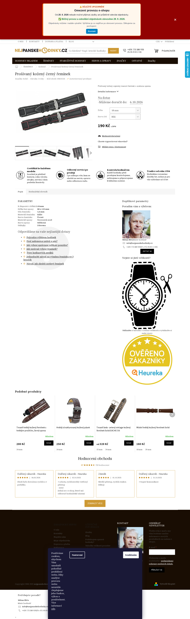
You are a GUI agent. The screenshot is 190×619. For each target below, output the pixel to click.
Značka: (21, 78)
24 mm (19, 449)
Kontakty (34, 41)
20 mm (148, 449)
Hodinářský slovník (38, 191)
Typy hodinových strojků (40, 252)
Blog (71, 41)
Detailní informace (107, 91)
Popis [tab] (20, 191)
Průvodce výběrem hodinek (41, 237)
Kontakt (92, 31)
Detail (48, 443)
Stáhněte (126, 330)
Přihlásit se (156, 570)
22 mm (99, 449)
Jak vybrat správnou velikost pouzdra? (47, 245)
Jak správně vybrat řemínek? (42, 248)
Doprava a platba (54, 41)
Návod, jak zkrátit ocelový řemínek (45, 263)
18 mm (139, 449)
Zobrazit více (95, 503)
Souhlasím (131, 554)
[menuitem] (26, 61)
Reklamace (59, 547)
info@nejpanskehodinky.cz (139, 243)
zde (53, 608)
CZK (158, 41)
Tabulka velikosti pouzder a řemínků (97, 547)
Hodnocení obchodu (95, 458)
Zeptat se (147, 251)
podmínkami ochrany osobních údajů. (161, 562)
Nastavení (77, 554)
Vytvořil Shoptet (167, 583)
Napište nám (60, 537)
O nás (20, 41)
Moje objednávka (62, 540)
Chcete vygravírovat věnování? (113, 141)
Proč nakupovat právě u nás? (42, 241)
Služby (88, 532)
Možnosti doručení (111, 136)
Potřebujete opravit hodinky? (94, 541)
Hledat (113, 50)
